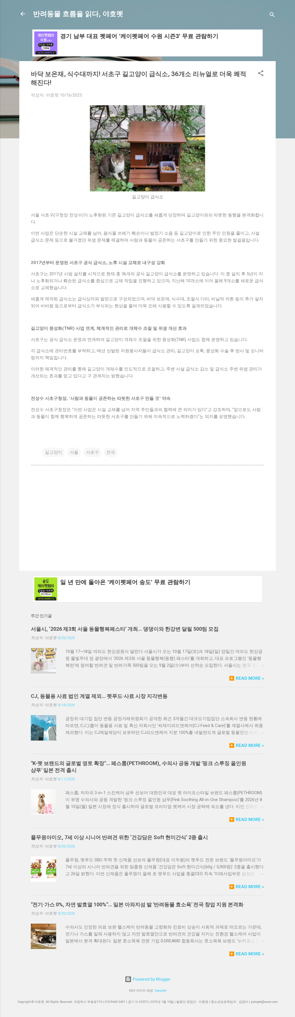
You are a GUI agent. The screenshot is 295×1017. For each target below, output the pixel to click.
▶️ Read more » (246, 678)
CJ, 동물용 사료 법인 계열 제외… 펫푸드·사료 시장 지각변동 (99, 696)
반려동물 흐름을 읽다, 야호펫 (78, 14)
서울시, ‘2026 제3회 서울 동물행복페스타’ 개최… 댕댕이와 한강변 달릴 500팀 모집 (125, 629)
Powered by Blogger (151, 979)
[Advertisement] (147, 517)
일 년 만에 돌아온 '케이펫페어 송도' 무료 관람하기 (125, 582)
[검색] (272, 16)
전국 (110, 452)
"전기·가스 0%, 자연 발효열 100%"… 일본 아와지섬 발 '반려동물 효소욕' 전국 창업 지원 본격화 (137, 904)
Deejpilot (160, 990)
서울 (74, 452)
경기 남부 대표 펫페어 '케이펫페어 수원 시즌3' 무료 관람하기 (139, 36)
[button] (260, 74)
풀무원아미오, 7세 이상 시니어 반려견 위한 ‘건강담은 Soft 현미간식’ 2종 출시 (119, 837)
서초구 (92, 452)
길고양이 (53, 452)
